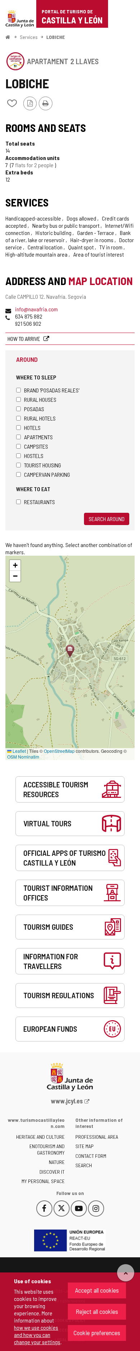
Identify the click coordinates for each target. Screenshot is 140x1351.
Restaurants (39, 501)
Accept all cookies (97, 1290)
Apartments (38, 437)
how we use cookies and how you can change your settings (37, 1334)
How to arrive (24, 338)
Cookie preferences (97, 1333)
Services (29, 37)
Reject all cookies (97, 1311)
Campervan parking (47, 474)
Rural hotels (40, 418)
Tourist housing (42, 465)
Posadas (34, 408)
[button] (15, 565)
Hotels (32, 427)
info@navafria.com (36, 309)
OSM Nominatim (23, 757)
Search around (107, 518)
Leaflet (18, 751)
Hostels (33, 455)
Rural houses (40, 399)
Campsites (36, 446)
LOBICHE (55, 37)
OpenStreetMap (59, 751)
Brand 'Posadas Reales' (51, 390)
